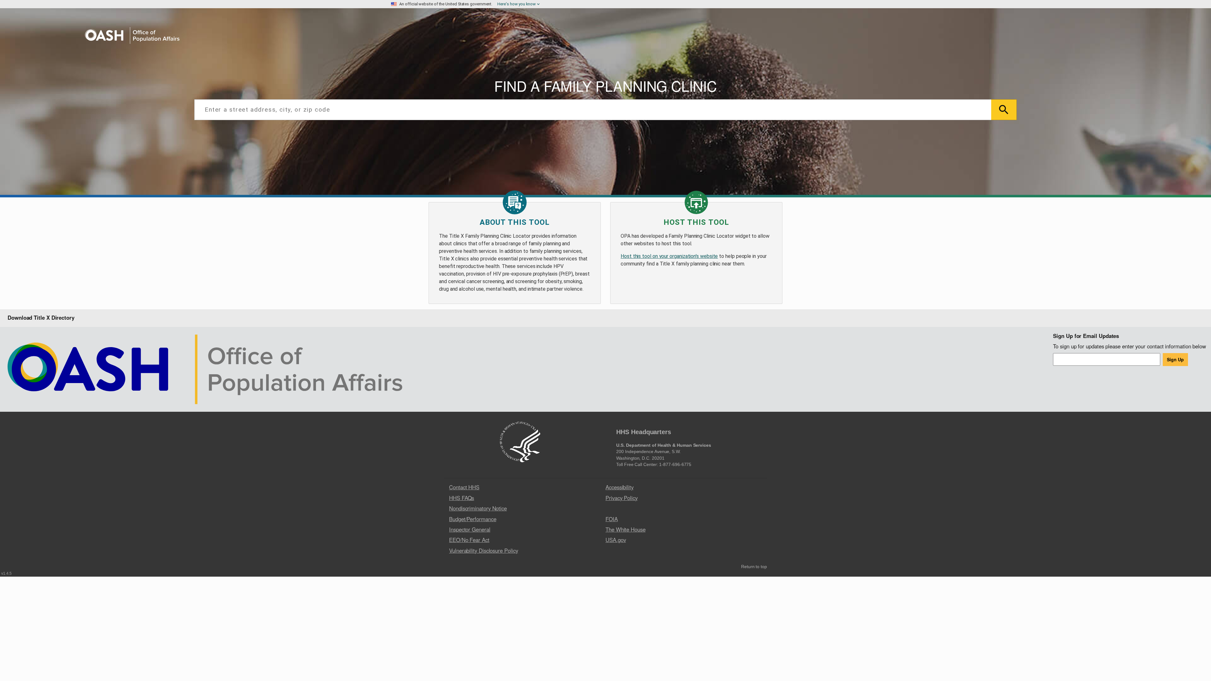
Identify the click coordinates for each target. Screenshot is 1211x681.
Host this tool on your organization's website (669, 256)
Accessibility (620, 487)
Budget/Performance (472, 519)
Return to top (754, 566)
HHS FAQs (461, 498)
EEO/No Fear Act (469, 540)
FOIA (612, 519)
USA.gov (616, 540)
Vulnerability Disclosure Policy (483, 550)
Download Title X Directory (41, 317)
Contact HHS (464, 487)
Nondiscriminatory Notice (478, 508)
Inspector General (469, 529)
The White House (626, 529)
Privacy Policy (622, 498)
